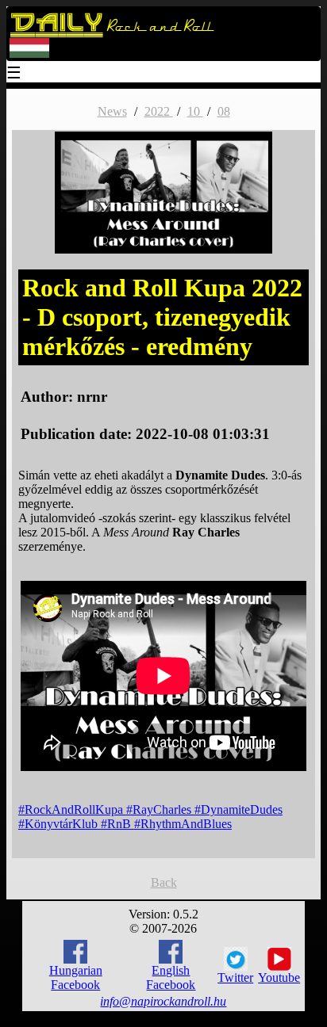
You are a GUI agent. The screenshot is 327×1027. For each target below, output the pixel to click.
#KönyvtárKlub (59, 823)
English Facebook (170, 977)
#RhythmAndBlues (183, 823)
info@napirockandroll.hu (163, 1001)
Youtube (279, 977)
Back (164, 882)
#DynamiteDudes (238, 809)
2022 (158, 111)
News (112, 111)
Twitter (235, 977)
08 (223, 111)
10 (195, 111)
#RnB (117, 823)
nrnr (92, 396)
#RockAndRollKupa (72, 809)
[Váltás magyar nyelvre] (29, 54)
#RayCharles (160, 809)
